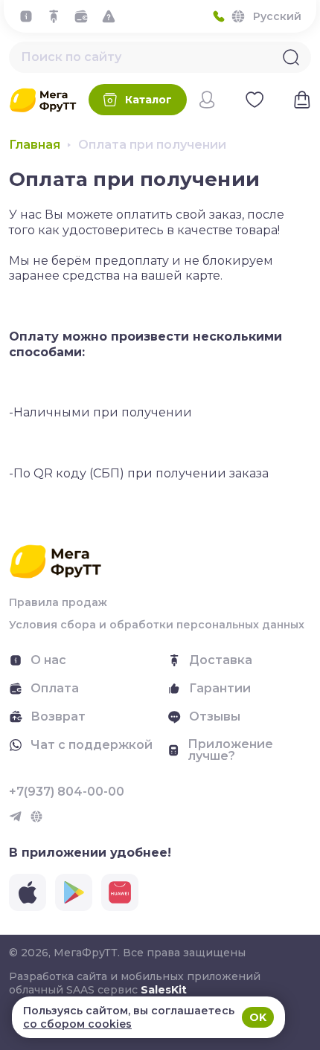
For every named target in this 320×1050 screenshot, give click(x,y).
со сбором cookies (77, 1024)
